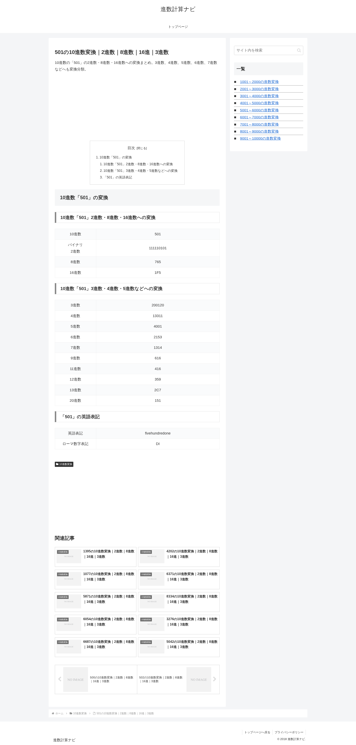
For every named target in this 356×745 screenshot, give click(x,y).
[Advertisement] (137, 107)
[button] (299, 50)
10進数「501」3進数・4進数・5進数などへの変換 (140, 170)
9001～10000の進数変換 (260, 138)
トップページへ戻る (257, 732)
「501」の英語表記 (117, 177)
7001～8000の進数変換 (259, 124)
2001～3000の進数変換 (259, 89)
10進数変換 (65, 464)
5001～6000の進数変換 (259, 110)
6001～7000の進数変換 (259, 117)
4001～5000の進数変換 (259, 103)
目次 (131, 148)
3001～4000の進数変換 (259, 96)
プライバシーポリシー (289, 732)
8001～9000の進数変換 (259, 131)
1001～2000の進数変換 (259, 82)
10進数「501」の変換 (116, 157)
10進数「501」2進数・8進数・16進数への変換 (138, 164)
